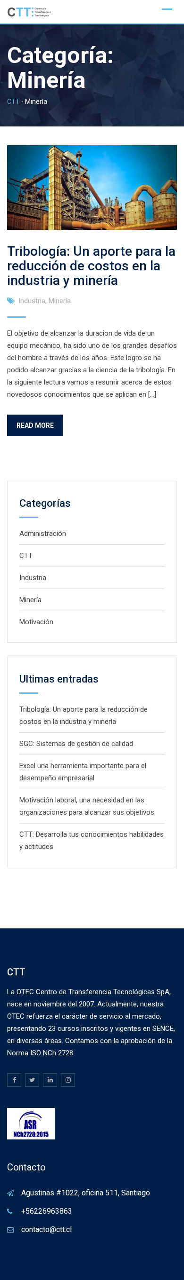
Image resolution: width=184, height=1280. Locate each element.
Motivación (36, 622)
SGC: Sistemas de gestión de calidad (76, 743)
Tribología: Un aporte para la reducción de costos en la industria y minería (91, 265)
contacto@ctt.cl (46, 1229)
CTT (26, 555)
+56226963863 (46, 1211)
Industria (31, 301)
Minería (60, 301)
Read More (35, 425)
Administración (42, 533)
